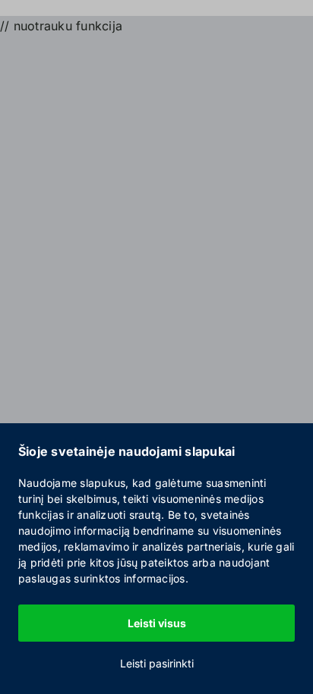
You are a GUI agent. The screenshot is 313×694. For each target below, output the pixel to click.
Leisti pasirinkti (157, 663)
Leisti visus (157, 623)
